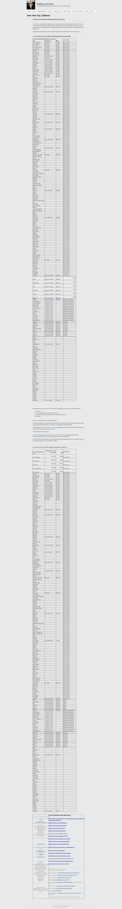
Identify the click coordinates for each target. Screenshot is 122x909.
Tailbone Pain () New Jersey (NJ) (58, 833)
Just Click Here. (59, 427)
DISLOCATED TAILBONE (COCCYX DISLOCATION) (68, 872)
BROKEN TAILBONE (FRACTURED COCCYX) (67, 875)
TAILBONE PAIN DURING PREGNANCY (64, 888)
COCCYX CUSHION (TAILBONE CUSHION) (63, 882)
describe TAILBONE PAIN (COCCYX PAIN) (60, 880)
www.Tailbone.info (40, 854)
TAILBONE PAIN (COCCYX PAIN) (64, 877)
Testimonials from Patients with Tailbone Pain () (61, 858)
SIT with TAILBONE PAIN (57, 890)
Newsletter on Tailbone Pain (40, 822)
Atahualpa (65, 907)
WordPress (61, 907)
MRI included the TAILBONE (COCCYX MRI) (66, 886)
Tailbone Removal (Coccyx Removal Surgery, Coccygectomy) (69, 893)
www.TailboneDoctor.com (40, 851)
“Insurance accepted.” (40, 436)
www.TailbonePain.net (40, 857)
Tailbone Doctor (45, 4)
